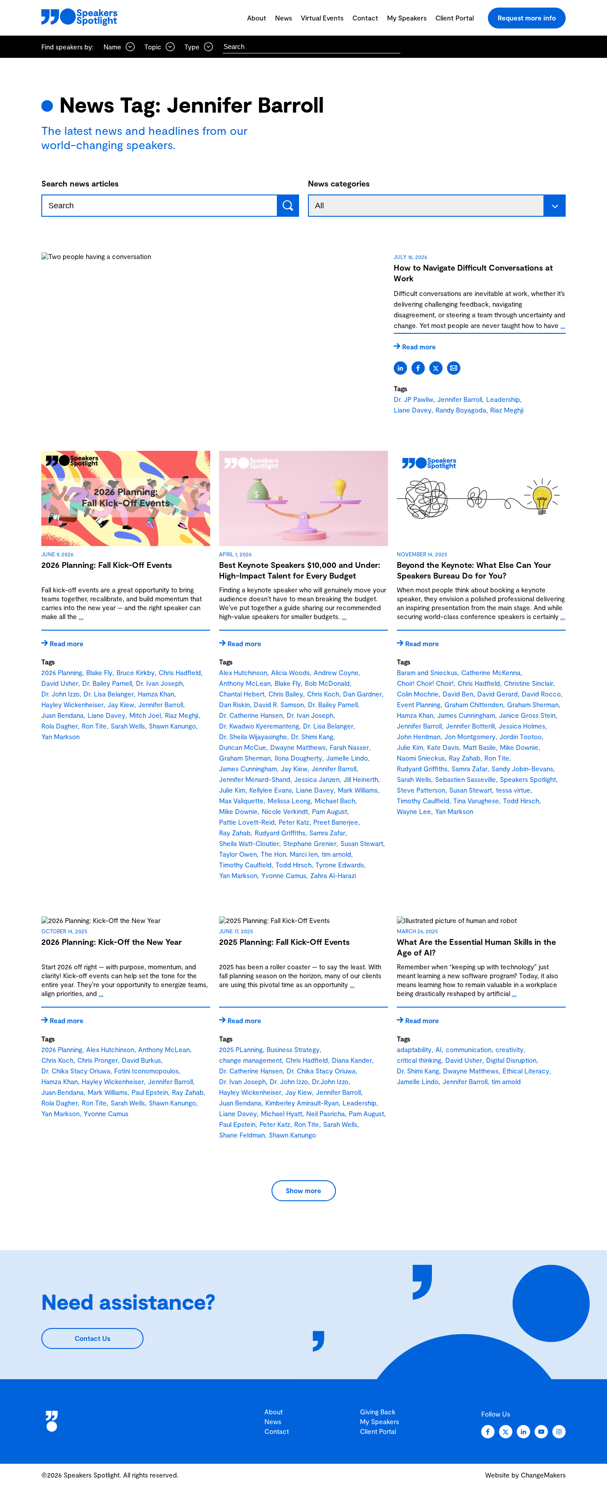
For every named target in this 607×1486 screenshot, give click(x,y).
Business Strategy (293, 1049)
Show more (303, 1190)
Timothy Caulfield (245, 865)
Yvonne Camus (283, 875)
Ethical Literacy (526, 1071)
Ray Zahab (235, 833)
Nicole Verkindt (285, 811)
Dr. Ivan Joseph (159, 683)
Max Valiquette (241, 801)
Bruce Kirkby (135, 672)
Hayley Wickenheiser (72, 704)
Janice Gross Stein (527, 715)
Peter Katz (294, 822)
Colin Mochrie (418, 694)
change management (250, 1060)
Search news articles (80, 183)
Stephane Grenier (309, 843)
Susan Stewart (361, 843)
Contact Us (92, 1338)
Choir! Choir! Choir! (425, 683)
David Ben (458, 694)
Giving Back (377, 1412)
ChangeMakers (543, 1475)
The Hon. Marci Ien (289, 854)
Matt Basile (479, 747)
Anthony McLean (245, 683)
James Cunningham (248, 769)
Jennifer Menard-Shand (254, 779)
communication (468, 1049)
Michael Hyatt (281, 1113)
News (283, 18)
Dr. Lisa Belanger (109, 694)
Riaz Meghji (506, 410)
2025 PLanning (241, 1049)
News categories (339, 183)
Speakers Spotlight (528, 779)
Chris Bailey (285, 694)
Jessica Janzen (316, 779)
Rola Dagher (59, 726)
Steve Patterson (421, 790)
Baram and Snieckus (427, 672)
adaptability (414, 1049)
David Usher (59, 683)
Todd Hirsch (293, 865)
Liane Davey (412, 410)
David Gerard (497, 694)
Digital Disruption (511, 1060)
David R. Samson (279, 704)
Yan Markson (60, 737)
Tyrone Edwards (339, 865)
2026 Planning (61, 672)
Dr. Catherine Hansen (251, 715)
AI (438, 1049)
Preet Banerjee (335, 822)
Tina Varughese (476, 801)
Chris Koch (323, 694)
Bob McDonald (327, 683)
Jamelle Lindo (347, 758)
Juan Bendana (62, 715)
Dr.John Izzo (330, 1081)
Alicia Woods (290, 672)
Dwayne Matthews (298, 747)
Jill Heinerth (360, 779)
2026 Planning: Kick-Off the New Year (111, 942)
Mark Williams (358, 790)
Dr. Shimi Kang (312, 737)
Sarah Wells (128, 726)
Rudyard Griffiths (280, 833)
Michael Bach (335, 801)
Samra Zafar (327, 833)
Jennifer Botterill (470, 726)
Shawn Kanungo (172, 726)
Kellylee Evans (270, 790)
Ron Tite (94, 726)
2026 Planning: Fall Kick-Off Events (106, 565)
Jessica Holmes (522, 726)
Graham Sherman (245, 758)
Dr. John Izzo (60, 694)
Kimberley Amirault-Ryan (302, 1103)
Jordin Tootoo (520, 737)
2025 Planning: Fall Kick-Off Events (284, 942)
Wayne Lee (414, 811)
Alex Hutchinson (243, 672)
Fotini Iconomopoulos (146, 1071)
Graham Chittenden (473, 704)
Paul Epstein (150, 1092)
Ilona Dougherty (298, 758)
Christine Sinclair (528, 683)
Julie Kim (232, 790)
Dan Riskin (234, 704)
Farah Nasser (349, 747)
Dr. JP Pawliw (413, 399)
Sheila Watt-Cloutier (249, 843)
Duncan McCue (242, 747)
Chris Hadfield (180, 672)
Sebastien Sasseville (465, 779)
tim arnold (336, 854)
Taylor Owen (238, 854)
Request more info (527, 18)
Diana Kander (352, 1060)
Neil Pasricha (325, 1113)
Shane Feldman (242, 1135)
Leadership (503, 399)
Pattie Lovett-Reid (247, 822)
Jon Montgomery (469, 737)
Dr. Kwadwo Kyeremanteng (259, 726)
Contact (365, 18)
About (256, 18)
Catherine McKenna (490, 672)
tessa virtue (513, 790)
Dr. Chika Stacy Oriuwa (75, 1071)
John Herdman (418, 737)
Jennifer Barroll (459, 399)
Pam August (329, 811)
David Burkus (141, 1060)
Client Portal (454, 18)
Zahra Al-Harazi (333, 875)
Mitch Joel (145, 715)
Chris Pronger (97, 1060)
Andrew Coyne (336, 672)
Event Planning (418, 704)
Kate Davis (443, 747)
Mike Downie (238, 811)
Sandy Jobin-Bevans (522, 769)
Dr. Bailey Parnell (107, 683)
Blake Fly (99, 672)
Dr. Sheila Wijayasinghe (253, 737)
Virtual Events (322, 18)
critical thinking (419, 1060)
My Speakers (407, 18)
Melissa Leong (289, 801)
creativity (509, 1049)
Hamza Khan (156, 694)
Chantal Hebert (241, 694)
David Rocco (541, 694)
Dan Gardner (362, 694)
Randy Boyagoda (460, 410)
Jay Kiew (121, 704)
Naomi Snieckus (421, 758)
